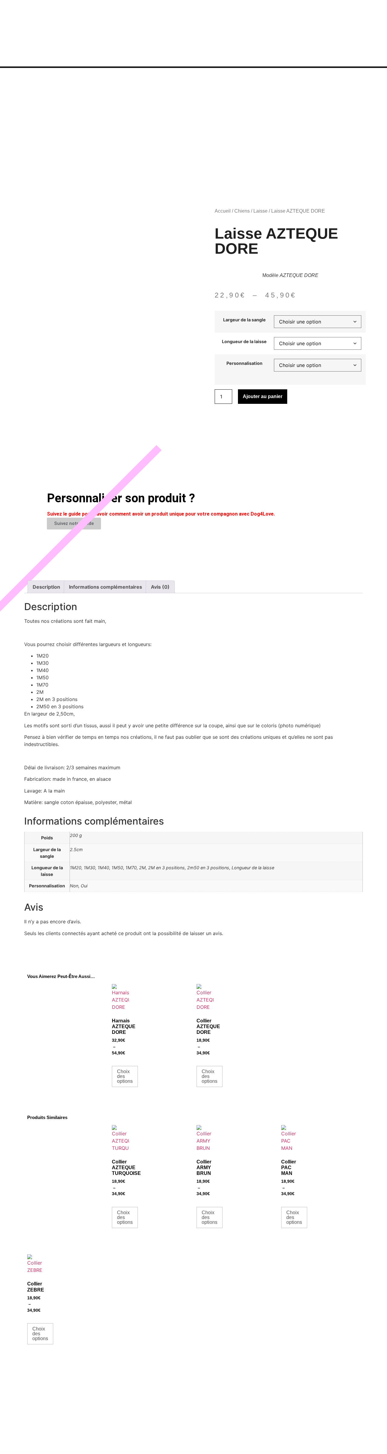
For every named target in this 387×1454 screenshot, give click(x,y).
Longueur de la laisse (244, 341)
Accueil (223, 211)
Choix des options (125, 1076)
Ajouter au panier (262, 396)
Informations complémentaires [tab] (105, 587)
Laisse (260, 211)
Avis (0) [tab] (160, 587)
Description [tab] (46, 587)
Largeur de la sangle (244, 320)
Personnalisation (244, 363)
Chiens (242, 211)
